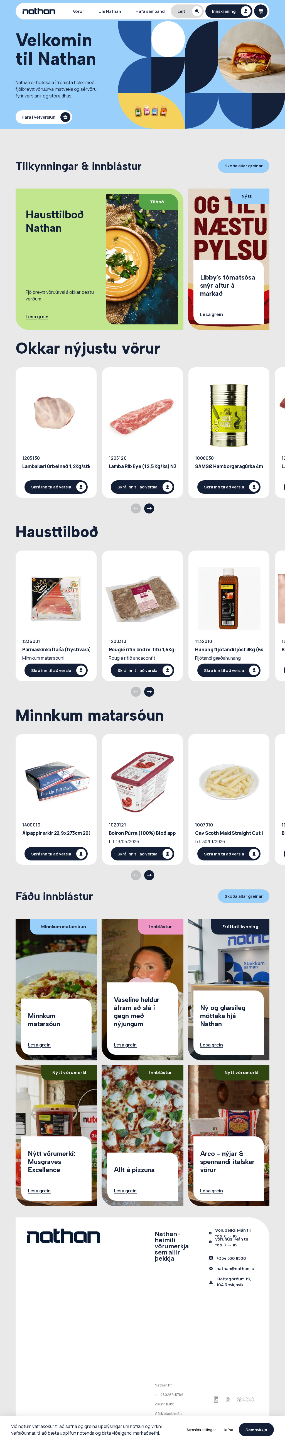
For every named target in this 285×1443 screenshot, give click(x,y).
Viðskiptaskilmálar (169, 1413)
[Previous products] (136, 508)
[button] (187, 11)
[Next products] (149, 508)
